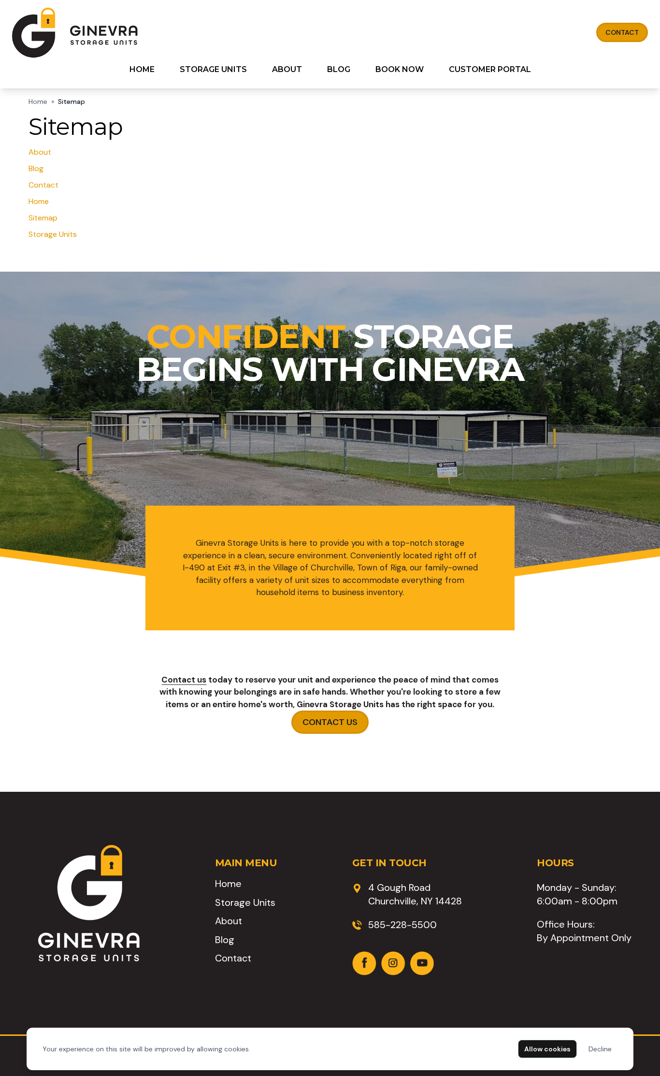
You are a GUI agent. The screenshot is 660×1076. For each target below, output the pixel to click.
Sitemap (43, 218)
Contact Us (330, 722)
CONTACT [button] (622, 32)
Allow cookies (547, 1049)
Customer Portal (490, 69)
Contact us (183, 679)
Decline (600, 1049)
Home (142, 69)
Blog (338, 69)
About (287, 69)
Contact (43, 185)
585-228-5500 (402, 924)
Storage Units (213, 69)
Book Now (399, 69)
